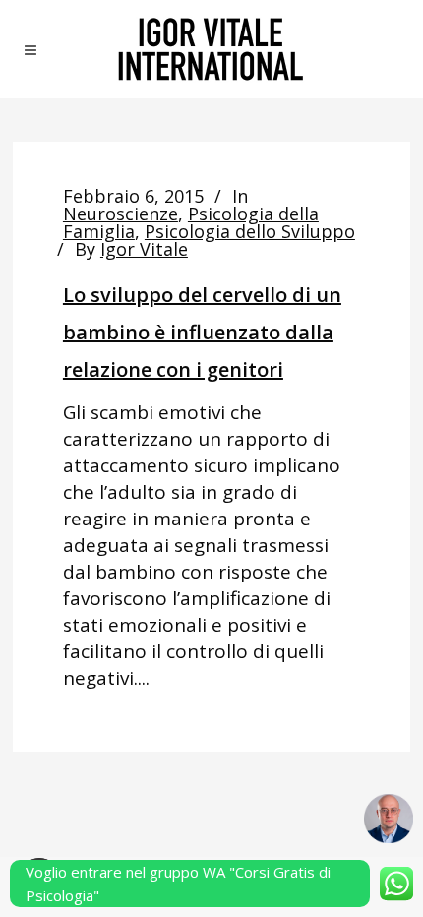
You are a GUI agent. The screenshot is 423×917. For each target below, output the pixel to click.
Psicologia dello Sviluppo (250, 231)
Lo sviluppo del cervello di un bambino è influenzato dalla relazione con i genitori (202, 332)
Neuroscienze (120, 213)
